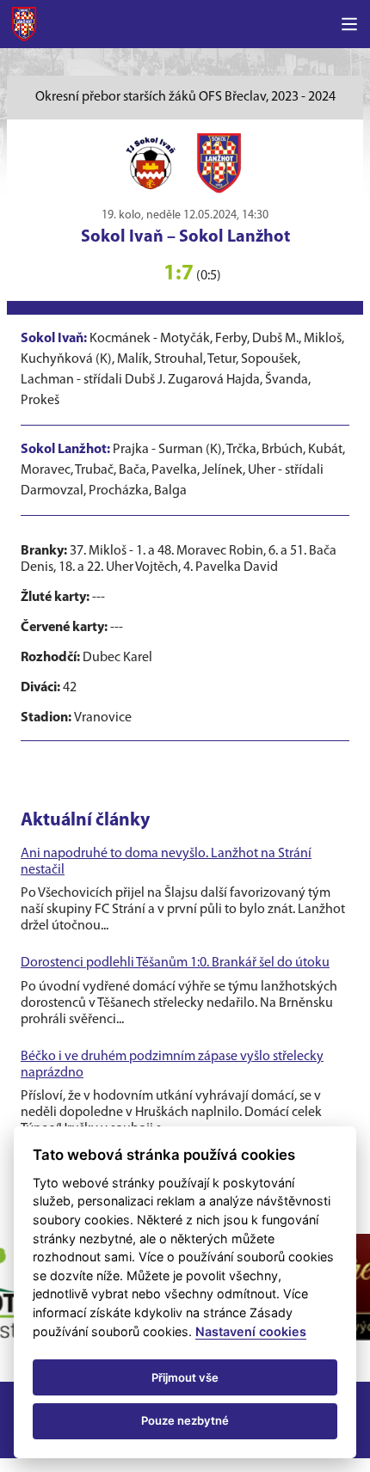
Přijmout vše (185, 1377)
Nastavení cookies (250, 1331)
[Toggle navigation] (349, 24)
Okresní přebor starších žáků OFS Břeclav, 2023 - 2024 (185, 97)
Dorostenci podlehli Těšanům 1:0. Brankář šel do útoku (175, 963)
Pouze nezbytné (185, 1420)
